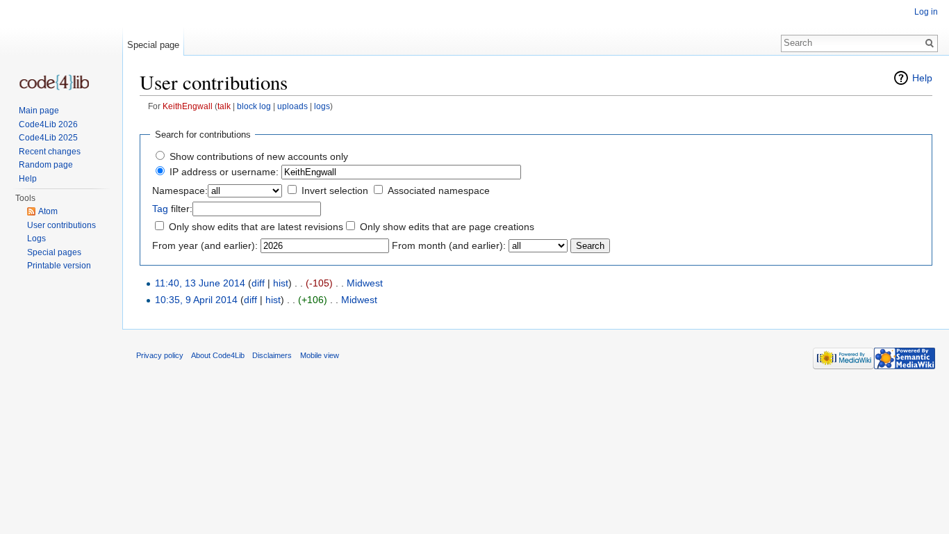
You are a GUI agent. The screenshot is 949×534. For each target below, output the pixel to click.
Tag (160, 208)
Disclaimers (272, 355)
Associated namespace (439, 190)
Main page (39, 110)
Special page (153, 45)
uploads (292, 106)
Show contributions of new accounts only (259, 156)
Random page (46, 165)
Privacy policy (159, 355)
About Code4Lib (218, 355)
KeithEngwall (188, 106)
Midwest (365, 283)
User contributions (61, 225)
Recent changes (50, 151)
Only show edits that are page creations (447, 226)
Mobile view (319, 355)
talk (224, 106)
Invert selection (335, 190)
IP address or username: (224, 171)
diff (258, 283)
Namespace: (180, 190)
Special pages (54, 252)
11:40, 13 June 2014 (200, 283)
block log (254, 106)
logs (322, 106)
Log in (926, 12)
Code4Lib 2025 (48, 138)
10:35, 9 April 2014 (196, 299)
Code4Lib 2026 (48, 124)
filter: (172, 208)
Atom (48, 211)
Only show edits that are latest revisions (256, 226)
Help (922, 77)
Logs (36, 238)
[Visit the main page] (54, 82)
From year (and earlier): (205, 245)
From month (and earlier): (449, 245)
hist (280, 283)
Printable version (59, 265)
